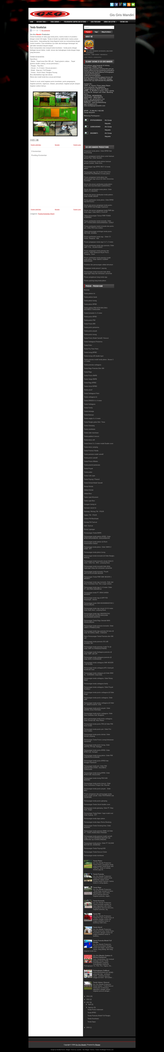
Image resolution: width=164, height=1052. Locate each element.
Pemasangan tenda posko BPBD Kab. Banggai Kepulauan (96, 761)
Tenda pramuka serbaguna (92, 365)
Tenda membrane (89, 429)
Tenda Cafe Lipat (89, 476)
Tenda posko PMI (89, 320)
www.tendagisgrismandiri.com (94, 106)
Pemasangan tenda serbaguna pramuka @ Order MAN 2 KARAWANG (98, 658)
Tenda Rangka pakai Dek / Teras (94, 422)
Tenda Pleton (97, 861)
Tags (96, 32)
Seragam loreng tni (90, 504)
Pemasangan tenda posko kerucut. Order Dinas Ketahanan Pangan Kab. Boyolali (97, 784)
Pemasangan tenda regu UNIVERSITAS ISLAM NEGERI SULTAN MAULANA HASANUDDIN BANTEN (97, 615)
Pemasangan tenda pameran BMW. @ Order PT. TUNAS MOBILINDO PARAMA (98, 831)
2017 (88, 1002)
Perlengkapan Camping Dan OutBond (75, 21)
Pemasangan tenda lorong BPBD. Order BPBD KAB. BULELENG (97, 773)
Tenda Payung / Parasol (92, 479)
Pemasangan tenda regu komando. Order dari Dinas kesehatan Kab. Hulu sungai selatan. (98, 583)
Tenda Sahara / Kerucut (101, 982)
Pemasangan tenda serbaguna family (96, 683)
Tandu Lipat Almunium (91, 497)
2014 (88, 996)
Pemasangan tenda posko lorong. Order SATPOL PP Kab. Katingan (97, 746)
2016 (88, 999)
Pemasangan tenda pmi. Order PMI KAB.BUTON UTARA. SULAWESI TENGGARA (95, 767)
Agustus (91, 1007)
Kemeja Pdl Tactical (90, 522)
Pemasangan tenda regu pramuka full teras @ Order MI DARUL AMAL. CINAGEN (99, 632)
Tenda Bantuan (89, 415)
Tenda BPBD (92, 1012)
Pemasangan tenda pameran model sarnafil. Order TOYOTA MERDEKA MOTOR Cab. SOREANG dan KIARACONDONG (98, 837)
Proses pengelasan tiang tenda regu (95, 277)
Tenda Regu (88, 372)
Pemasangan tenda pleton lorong (94, 552)
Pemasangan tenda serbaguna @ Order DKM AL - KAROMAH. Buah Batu (98, 674)
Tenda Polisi (88, 345)
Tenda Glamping (89, 425)
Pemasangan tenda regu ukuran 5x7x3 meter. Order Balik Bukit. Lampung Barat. (98, 609)
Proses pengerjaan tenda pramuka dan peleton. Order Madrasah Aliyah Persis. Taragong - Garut (96, 252)
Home (31, 22)
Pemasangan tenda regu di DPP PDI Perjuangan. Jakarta (96, 598)
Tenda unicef (88, 390)
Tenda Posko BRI (89, 324)
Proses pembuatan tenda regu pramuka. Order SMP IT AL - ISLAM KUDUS (99, 246)
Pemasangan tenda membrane (94, 855)
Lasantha (78, 1049)
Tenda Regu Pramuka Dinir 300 (94, 368)
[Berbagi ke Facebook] (37, 140)
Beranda (57, 145)
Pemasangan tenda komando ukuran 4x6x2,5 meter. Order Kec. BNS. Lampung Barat (98, 562)
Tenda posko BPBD (90, 316)
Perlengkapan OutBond (101, 970)
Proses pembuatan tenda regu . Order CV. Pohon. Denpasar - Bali (97, 237)
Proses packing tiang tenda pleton (95, 280)
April (89, 1004)
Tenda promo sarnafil (91, 458)
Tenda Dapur (92, 1022)
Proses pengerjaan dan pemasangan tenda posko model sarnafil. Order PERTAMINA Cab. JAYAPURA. (99, 795)
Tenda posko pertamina (91, 327)
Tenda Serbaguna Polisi (91, 393)
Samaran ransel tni (90, 508)
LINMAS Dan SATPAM (110, 21)
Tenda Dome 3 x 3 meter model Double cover (98, 443)
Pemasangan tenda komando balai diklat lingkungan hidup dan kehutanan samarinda (98, 272)
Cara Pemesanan (95, 22)
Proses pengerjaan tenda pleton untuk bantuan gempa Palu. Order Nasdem (99, 157)
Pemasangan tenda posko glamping (95, 801)
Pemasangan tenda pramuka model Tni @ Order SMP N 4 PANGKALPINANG (97, 647)
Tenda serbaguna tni (90, 397)
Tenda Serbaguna (89, 404)
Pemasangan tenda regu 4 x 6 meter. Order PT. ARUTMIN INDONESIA (98, 588)
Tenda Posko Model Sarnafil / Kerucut (96, 338)
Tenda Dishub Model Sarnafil (93, 483)
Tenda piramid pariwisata (92, 465)
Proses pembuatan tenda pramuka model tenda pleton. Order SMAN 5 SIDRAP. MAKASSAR (97, 259)
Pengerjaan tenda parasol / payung (95, 268)
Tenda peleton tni (89, 293)
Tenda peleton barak (90, 297)
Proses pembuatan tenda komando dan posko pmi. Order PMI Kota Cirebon (99, 227)
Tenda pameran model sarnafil (93, 454)
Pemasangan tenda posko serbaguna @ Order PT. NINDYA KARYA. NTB (99, 703)
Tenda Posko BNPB (90, 375)
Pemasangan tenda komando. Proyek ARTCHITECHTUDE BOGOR (96, 572)
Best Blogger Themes (88, 1049)
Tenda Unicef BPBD (90, 386)
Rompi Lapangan (89, 529)
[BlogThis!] (33, 140)
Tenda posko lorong (90, 334)
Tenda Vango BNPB (90, 379)
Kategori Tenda (42, 21)
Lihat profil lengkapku (92, 57)
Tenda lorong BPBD (90, 352)
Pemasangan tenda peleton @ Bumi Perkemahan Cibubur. (95, 542)
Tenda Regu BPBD (90, 383)
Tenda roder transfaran (91, 433)
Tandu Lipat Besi (89, 501)
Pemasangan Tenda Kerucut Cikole (95, 852)
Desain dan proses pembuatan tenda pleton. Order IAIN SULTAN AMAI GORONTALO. (98, 185)
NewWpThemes (60, 1049)
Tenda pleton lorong (90, 300)
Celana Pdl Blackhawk (91, 518)
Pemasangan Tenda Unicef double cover (97, 804)
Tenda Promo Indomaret (95, 1009)
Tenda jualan (88, 472)
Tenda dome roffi (89, 440)
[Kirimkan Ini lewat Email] (31, 140)
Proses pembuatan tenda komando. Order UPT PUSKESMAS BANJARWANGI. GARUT (99, 221)
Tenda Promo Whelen (91, 461)
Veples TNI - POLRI (90, 515)
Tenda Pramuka (98, 874)
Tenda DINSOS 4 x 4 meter (93, 400)
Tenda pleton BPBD (90, 304)
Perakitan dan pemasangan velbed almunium (98, 264)
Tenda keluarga (89, 411)
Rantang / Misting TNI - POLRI (94, 511)
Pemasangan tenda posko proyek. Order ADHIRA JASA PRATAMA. (97, 709)
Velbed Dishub (88, 490)
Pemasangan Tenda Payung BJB (94, 848)
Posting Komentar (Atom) (46, 214)
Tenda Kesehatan (38, 27)
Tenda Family (88, 408)
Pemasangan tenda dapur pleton (94, 818)
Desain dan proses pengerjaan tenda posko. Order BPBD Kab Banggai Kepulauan (98, 206)
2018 (88, 1027)
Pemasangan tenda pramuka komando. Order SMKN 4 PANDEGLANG (98, 626)
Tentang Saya (124, 22)
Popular (88, 32)
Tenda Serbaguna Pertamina (93, 342)
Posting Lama (77, 145)
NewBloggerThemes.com (106, 1049)
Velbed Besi (88, 493)
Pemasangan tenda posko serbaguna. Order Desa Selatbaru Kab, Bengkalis (98, 714)
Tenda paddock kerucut (91, 436)
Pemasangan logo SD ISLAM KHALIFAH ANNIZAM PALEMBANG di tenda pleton (97, 172)
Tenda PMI (96, 914)
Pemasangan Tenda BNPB (92, 533)
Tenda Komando (98, 901)
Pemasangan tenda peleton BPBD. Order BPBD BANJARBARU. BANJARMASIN (97, 537)
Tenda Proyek (88, 468)
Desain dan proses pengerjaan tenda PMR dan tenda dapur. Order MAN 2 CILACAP (99, 211)
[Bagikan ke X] (35, 140)
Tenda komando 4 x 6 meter (93, 313)
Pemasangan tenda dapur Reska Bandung (97, 822)
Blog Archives (106, 32)
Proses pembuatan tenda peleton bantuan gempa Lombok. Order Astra (97, 162)
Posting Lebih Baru (36, 145)
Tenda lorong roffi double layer (93, 356)
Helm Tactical (88, 526)
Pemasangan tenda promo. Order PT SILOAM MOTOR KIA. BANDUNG (99, 844)
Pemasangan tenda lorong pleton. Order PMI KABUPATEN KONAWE (98, 756)
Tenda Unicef (97, 927)
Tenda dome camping (91, 447)
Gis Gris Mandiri (81, 1045)
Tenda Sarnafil (55, 21)
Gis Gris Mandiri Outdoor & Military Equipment (99, 51)
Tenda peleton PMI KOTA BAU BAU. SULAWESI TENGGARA (96, 308)
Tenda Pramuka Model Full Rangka (99, 1015)
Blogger (97, 1045)
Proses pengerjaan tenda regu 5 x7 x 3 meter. (98, 242)
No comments (46, 30)
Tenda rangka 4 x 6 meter (92, 418)
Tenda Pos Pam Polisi (91, 349)
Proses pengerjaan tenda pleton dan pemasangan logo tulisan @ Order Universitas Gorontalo (99, 178)
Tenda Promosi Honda (91, 450)
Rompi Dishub (88, 486)
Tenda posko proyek (90, 331)
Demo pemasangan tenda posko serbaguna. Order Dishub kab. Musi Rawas (98, 719)
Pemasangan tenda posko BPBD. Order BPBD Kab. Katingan (97, 751)
